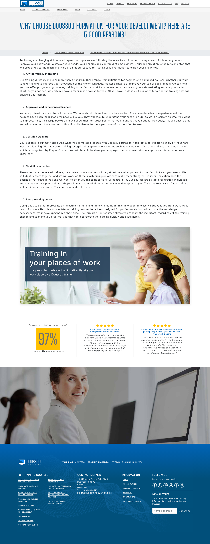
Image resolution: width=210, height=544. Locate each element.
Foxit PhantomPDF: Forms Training (57, 502)
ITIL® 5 (107, 9)
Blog (22, 9)
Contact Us (165, 3)
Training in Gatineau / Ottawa (104, 462)
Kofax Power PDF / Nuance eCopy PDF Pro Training (58, 495)
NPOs (77, 9)
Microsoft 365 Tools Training (28, 487)
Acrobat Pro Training (28, 525)
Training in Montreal (74, 462)
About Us (127, 492)
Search (185, 3)
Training (132, 3)
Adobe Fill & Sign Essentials (56, 481)
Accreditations (130, 484)
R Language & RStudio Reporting (28, 500)
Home (110, 3)
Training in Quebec (132, 462)
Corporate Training (132, 501)
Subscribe (184, 510)
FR (176, 3)
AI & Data (92, 9)
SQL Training (24, 516)
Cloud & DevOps (41, 9)
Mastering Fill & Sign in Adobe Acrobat (29, 511)
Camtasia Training (26, 505)
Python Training (26, 521)
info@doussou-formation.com (94, 493)
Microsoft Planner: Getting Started (27, 494)
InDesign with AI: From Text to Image (28, 481)
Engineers (62, 9)
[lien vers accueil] (29, 461)
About (120, 3)
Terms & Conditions (132, 488)
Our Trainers (129, 497)
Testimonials (147, 3)
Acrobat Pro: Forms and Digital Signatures (59, 487)
